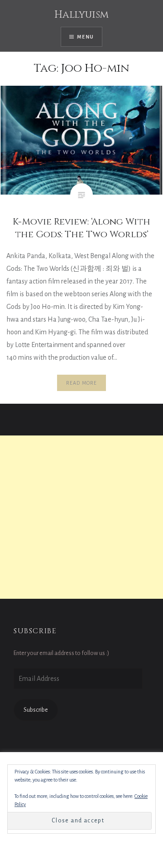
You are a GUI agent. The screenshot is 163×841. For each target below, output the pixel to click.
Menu (85, 36)
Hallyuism (81, 14)
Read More (81, 383)
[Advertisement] (81, 517)
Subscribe (36, 709)
